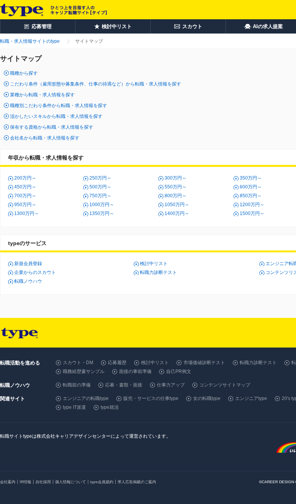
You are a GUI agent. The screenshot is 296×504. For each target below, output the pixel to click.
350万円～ (251, 178)
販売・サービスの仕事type (150, 398)
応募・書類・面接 (123, 385)
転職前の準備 (77, 385)
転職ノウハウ (28, 281)
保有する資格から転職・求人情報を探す (51, 127)
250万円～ (100, 178)
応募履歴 (117, 362)
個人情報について (70, 482)
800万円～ (176, 195)
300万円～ (176, 178)
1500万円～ (252, 213)
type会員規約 (101, 482)
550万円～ (176, 187)
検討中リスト (154, 263)
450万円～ (25, 187)
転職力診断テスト (158, 272)
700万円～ (25, 195)
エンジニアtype (251, 398)
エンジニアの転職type (86, 398)
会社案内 (7, 482)
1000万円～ (101, 204)
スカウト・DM (78, 362)
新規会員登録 (28, 263)
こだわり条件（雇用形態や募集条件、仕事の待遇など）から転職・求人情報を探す (95, 84)
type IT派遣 (74, 407)
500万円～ (100, 187)
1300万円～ (26, 213)
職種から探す (24, 73)
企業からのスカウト (35, 272)
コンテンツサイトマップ (224, 385)
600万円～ (251, 187)
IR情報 (25, 482)
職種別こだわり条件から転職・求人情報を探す (58, 105)
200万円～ (25, 178)
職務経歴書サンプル (83, 371)
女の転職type (206, 398)
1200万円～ (252, 204)
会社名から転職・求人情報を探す (44, 138)
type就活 (110, 407)
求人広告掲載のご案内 (137, 482)
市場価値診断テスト (204, 362)
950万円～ (25, 204)
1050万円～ (177, 204)
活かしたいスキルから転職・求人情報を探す (56, 116)
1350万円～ (101, 213)
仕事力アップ (171, 385)
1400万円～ (177, 213)
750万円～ (100, 195)
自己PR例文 (178, 371)
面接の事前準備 (135, 371)
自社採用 (43, 482)
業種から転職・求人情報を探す (42, 94)
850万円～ (251, 195)
